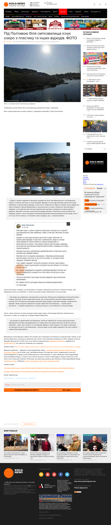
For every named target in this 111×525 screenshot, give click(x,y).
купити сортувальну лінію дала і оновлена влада (42, 361)
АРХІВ (7, 16)
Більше (99, 188)
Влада (16, 12)
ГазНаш (56, 16)
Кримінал (29, 16)
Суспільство (25, 12)
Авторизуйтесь (29, 424)
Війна (50, 16)
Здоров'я (78, 12)
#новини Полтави (21, 378)
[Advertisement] (42, 127)
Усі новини (88, 149)
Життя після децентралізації (70, 16)
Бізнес (55, 12)
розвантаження (9, 343)
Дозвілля (35, 12)
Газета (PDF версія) (18, 16)
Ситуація (63, 12)
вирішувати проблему (57, 341)
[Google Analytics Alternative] (77, 492)
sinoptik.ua (100, 184)
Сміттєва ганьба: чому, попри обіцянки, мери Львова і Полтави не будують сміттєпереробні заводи (39, 368)
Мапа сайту (44, 512)
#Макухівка (32, 378)
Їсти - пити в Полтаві (40, 16)
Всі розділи (95, 12)
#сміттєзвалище (9, 378)
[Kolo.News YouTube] (95, 163)
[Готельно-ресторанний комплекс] (55, 25)
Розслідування (45, 12)
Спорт (70, 12)
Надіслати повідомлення (50, 515)
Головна (8, 12)
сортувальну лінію (10, 361)
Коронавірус (85, 16)
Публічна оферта (46, 518)
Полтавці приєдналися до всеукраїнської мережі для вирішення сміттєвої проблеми (34, 371)
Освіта (86, 12)
